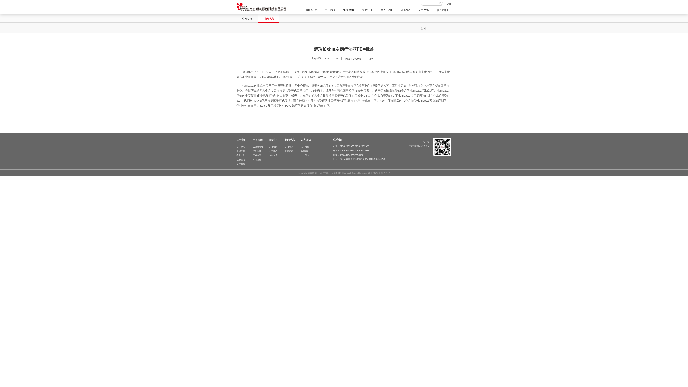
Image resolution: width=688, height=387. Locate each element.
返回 (423, 28)
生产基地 (386, 10)
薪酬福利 (305, 150)
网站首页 (311, 10)
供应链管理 (258, 146)
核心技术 (273, 155)
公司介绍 (240, 146)
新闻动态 (405, 10)
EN (448, 3)
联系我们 (442, 10)
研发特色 (273, 150)
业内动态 (269, 18)
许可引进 (257, 159)
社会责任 (240, 159)
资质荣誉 (240, 163)
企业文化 (240, 155)
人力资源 (423, 10)
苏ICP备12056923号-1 (379, 172)
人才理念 (305, 146)
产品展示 (258, 139)
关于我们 (330, 10)
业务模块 (349, 10)
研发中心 (367, 10)
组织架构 (240, 150)
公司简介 (273, 146)
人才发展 (305, 155)
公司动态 (247, 18)
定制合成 (257, 150)
